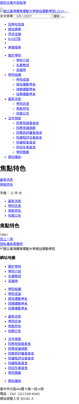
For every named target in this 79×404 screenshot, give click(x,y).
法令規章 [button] (14, 118)
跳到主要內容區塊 (13, 2)
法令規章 (14, 339)
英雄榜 (21, 70)
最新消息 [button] (14, 99)
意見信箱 (14, 34)
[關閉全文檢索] (63, 17)
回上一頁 (6, 239)
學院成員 (22, 79)
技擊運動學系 (26, 94)
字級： (5, 193)
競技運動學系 (26, 84)
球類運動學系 (26, 89)
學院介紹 (22, 60)
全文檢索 (6, 16)
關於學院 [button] (14, 55)
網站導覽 (14, 29)
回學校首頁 (16, 24)
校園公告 (22, 113)
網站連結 (14, 157)
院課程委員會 (26, 142)
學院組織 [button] (14, 75)
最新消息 (6, 179)
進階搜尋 (14, 47)
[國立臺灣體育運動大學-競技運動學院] (32, 11)
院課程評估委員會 (29, 137)
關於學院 (14, 266)
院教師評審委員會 (29, 133)
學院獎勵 (22, 152)
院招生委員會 (26, 147)
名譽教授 (22, 65)
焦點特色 (22, 108)
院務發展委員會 (27, 123)
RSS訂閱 (14, 39)
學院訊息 (22, 104)
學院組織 (14, 289)
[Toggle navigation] (66, 12)
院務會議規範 (26, 128)
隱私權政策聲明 (11, 244)
